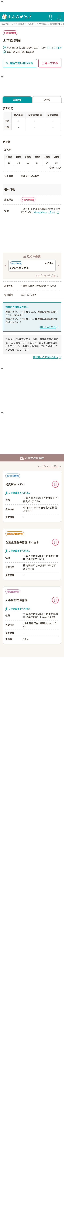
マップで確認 (55, 47)
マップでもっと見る (45, 275)
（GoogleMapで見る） (44, 212)
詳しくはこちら (48, 327)
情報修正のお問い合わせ (45, 357)
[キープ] (55, 484)
